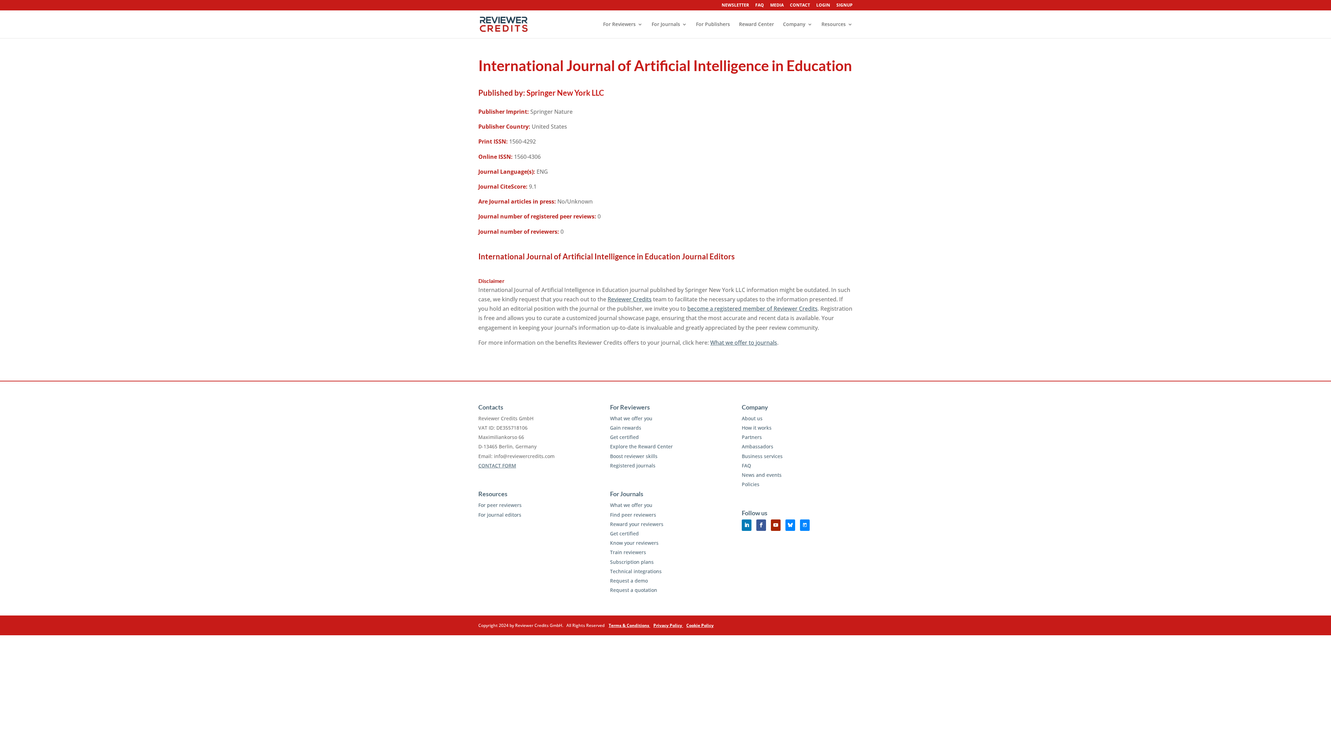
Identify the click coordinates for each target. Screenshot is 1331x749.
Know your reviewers (634, 543)
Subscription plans (632, 562)
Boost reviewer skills (634, 456)
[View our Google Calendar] (805, 525)
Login (823, 5)
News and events (762, 475)
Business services (762, 456)
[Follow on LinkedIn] (746, 525)
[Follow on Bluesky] (790, 525)
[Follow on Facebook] (761, 525)
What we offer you (631, 418)
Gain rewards (625, 427)
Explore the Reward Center (641, 446)
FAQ (759, 5)
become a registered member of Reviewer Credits (752, 308)
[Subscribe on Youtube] (776, 525)
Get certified (624, 437)
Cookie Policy (700, 625)
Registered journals (632, 465)
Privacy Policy (668, 625)
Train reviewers (628, 552)
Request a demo (629, 580)
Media (777, 5)
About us (752, 418)
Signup (844, 5)
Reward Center (756, 24)
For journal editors (499, 514)
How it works (757, 427)
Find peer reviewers (633, 514)
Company (794, 24)
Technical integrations (636, 571)
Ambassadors (757, 446)
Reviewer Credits (630, 299)
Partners (752, 437)
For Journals (666, 24)
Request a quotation (633, 590)
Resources (833, 24)
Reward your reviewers (636, 524)
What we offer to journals (743, 342)
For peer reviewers (500, 505)
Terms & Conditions (629, 625)
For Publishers (713, 24)
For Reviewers (619, 24)
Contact (800, 5)
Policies (750, 484)
